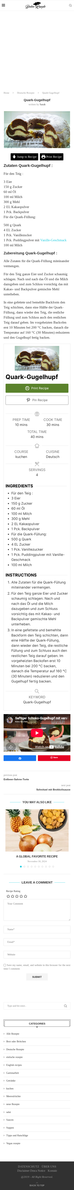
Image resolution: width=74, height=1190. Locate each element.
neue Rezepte (13, 1104)
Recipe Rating (13, 891)
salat (8, 1112)
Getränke (10, 1080)
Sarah (42, 104)
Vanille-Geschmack (53, 240)
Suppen (10, 1127)
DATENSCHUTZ (28, 1166)
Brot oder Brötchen (16, 1041)
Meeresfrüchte (13, 1096)
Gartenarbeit (12, 1073)
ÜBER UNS (49, 1166)
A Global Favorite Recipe (37, 856)
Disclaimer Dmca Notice (31, 1170)
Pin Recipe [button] (39, 400)
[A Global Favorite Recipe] (37, 830)
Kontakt (52, 1170)
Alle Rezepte (12, 1033)
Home (6, 92)
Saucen (9, 1119)
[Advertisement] (37, 50)
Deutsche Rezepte (25, 92)
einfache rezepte (14, 1057)
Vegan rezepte (13, 1143)
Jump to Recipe (26, 156)
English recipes (14, 1065)
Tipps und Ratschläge (17, 1135)
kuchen (9, 1088)
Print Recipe (53, 156)
